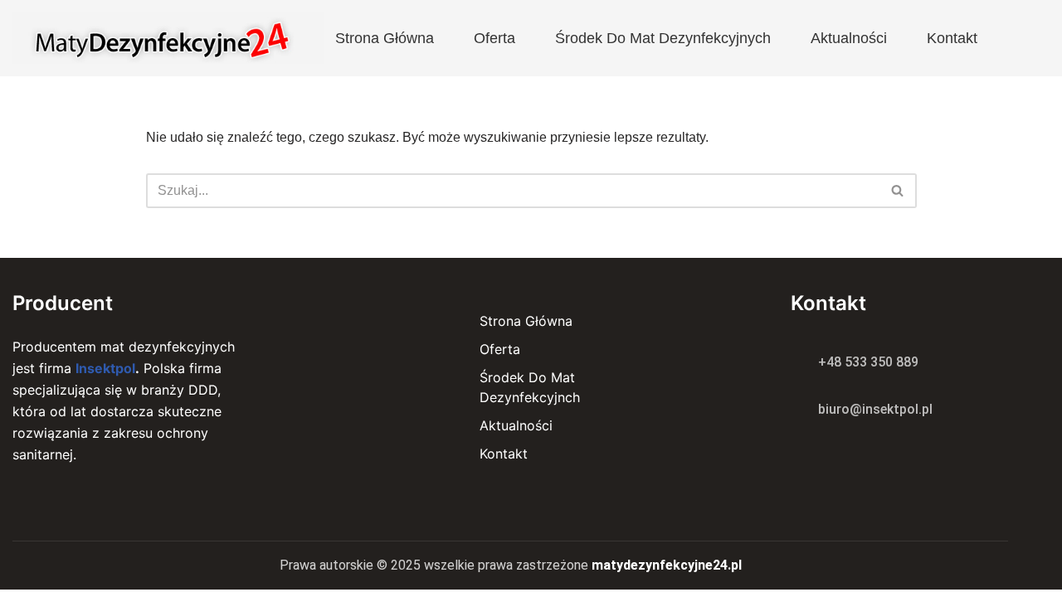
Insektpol (105, 368)
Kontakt (952, 38)
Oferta (494, 38)
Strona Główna (384, 38)
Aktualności (849, 38)
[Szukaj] (898, 190)
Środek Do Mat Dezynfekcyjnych (663, 38)
